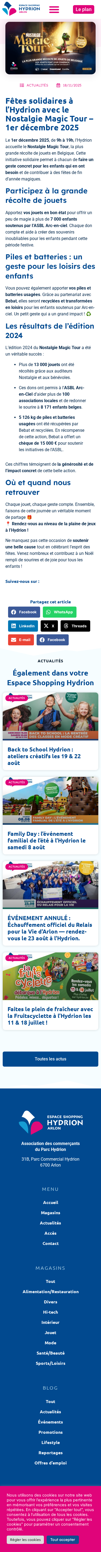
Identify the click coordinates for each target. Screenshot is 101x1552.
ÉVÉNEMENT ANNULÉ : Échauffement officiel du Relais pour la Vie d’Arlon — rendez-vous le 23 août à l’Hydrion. (50, 928)
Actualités (37, 85)
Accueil (50, 1202)
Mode (50, 1342)
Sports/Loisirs (50, 1363)
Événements (50, 1422)
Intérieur (50, 1322)
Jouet (50, 1332)
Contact (51, 1243)
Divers (50, 1301)
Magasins (50, 1212)
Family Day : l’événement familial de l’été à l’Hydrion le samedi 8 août (47, 840)
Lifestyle (50, 1442)
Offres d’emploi (50, 1463)
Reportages (51, 1452)
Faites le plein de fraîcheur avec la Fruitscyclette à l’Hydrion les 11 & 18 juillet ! (50, 1015)
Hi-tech (50, 1312)
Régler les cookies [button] (25, 1539)
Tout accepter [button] (62, 1539)
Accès (50, 1233)
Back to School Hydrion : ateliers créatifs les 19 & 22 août (44, 756)
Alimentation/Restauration (51, 1291)
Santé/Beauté (51, 1353)
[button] (54, 9)
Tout (50, 1281)
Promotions (51, 1432)
